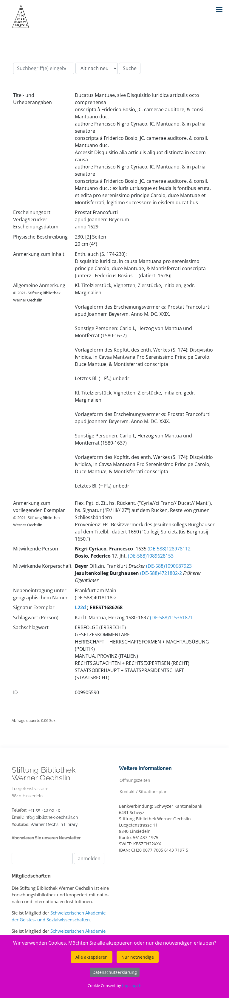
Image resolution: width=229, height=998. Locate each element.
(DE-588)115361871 (171, 617)
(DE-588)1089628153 (151, 556)
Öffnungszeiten (135, 779)
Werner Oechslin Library (54, 824)
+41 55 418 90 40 (44, 810)
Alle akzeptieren (91, 957)
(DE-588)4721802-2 (161, 573)
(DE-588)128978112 (169, 548)
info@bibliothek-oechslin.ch (51, 817)
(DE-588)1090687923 (169, 566)
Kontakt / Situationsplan (144, 791)
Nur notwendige (137, 957)
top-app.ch (131, 985)
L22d (80, 607)
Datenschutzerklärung (114, 972)
